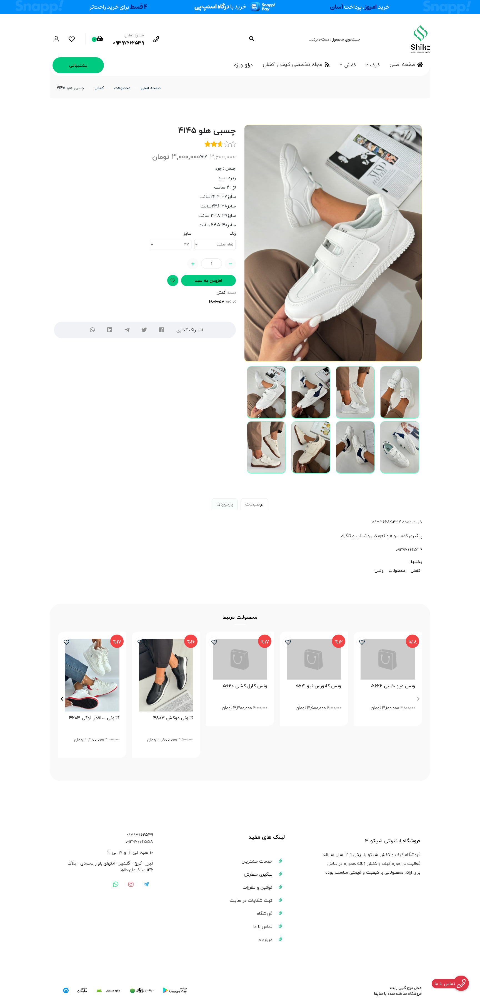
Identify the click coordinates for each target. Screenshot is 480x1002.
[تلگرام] (127, 330)
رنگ (232, 233)
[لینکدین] (110, 330)
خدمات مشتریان (257, 861)
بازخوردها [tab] (224, 504)
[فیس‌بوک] (161, 330)
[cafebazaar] (142, 990)
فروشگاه (264, 913)
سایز (187, 233)
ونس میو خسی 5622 (393, 686)
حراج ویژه (243, 65)
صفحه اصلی (402, 64)
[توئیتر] (144, 330)
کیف (375, 65)
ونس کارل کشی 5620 (245, 686)
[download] (108, 990)
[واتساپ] (92, 330)
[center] (251, 39)
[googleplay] (175, 990)
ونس (378, 570)
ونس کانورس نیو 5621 (318, 686)
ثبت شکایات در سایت (251, 900)
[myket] (75, 990)
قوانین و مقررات (257, 887)
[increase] (192, 263)
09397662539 (139, 835)
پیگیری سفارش (258, 874)
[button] (418, 699)
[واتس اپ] (115, 884)
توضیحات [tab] (254, 504)
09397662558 (139, 841)
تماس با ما (262, 926)
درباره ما (265, 939)
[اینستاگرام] (131, 884)
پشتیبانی (78, 65)
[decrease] (230, 263)
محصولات (122, 87)
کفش (350, 65)
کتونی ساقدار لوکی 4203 (94, 718)
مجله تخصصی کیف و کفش (292, 64)
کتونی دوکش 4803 (173, 718)
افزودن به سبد (208, 280)
